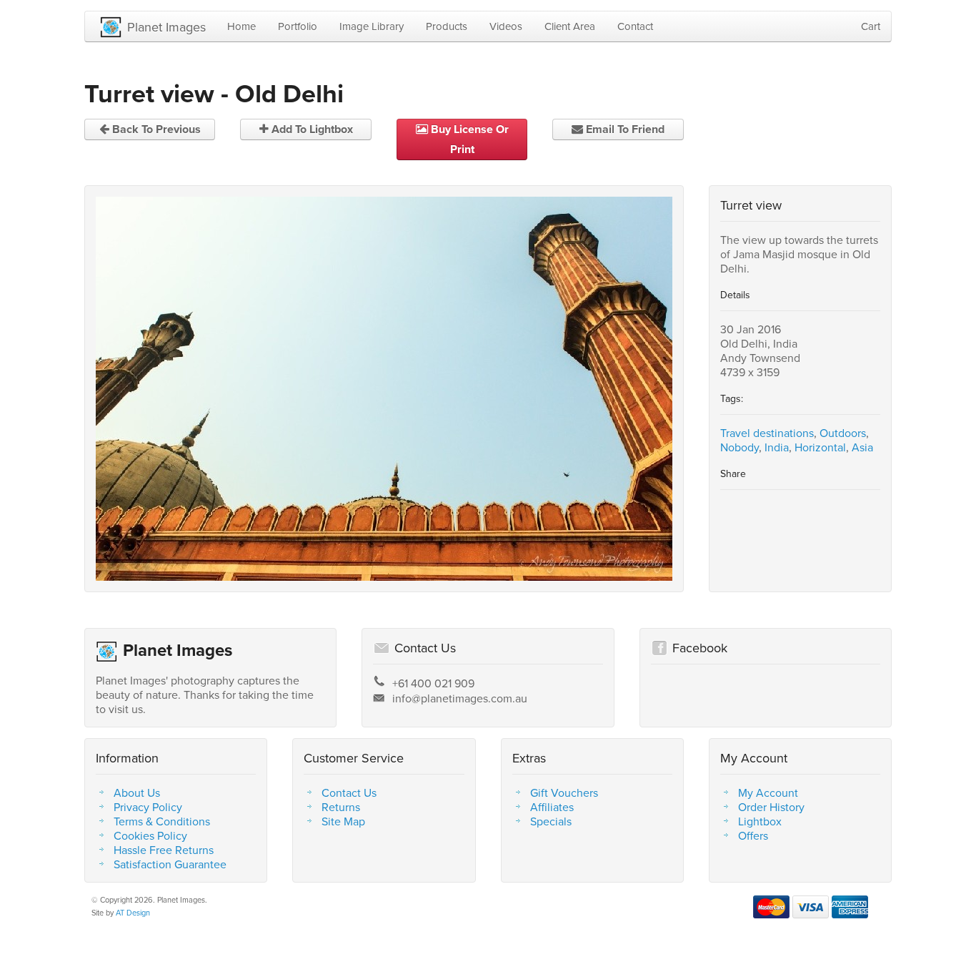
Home (241, 26)
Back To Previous (155, 129)
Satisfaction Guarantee (170, 864)
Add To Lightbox (311, 129)
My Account (768, 792)
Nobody (739, 447)
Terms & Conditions (162, 821)
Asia (862, 447)
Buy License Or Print (468, 139)
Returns (341, 807)
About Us (137, 792)
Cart (870, 26)
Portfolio (297, 26)
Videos (505, 26)
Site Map (343, 821)
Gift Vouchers (564, 792)
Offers (753, 835)
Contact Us (349, 792)
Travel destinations (767, 433)
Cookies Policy (150, 835)
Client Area (569, 26)
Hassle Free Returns (164, 850)
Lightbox (760, 821)
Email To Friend (623, 129)
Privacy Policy (148, 807)
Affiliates (552, 807)
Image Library (371, 26)
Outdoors (843, 433)
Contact (635, 26)
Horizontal (820, 447)
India (777, 447)
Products (446, 26)
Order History (771, 807)
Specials (551, 821)
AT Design (133, 912)
